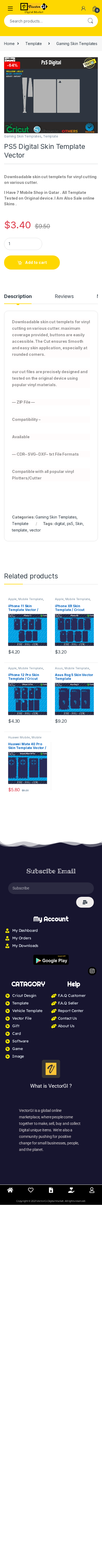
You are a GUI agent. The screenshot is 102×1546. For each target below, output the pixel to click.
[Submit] (85, 902)
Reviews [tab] (64, 296)
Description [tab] (18, 296)
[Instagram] (92, 971)
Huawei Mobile (19, 737)
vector (35, 530)
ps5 (70, 523)
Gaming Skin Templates (76, 43)
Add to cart (36, 262)
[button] (93, 63)
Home (9, 43)
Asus (59, 668)
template (19, 530)
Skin (79, 523)
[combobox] (43, 21)
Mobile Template (30, 599)
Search (90, 21)
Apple (12, 599)
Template (33, 43)
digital (59, 523)
